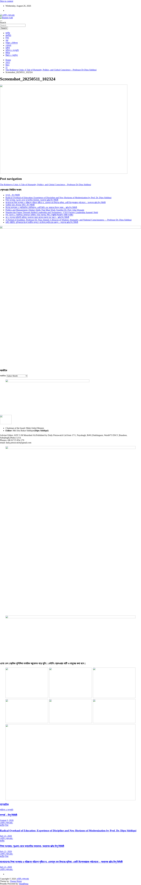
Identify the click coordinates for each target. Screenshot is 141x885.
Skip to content (6, 1)
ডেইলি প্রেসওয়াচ (23, 879)
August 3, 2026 (6, 820)
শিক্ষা (7, 38)
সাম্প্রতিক (4, 804)
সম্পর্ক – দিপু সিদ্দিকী (13, 195)
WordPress (23, 884)
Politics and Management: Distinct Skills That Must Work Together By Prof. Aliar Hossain (45, 210)
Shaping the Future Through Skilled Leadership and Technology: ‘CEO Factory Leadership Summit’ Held (52, 212)
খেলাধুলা (8, 45)
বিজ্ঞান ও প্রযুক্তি (12, 55)
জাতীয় (8, 33)
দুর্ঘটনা (8, 48)
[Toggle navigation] (1, 20)
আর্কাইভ (3, 376)
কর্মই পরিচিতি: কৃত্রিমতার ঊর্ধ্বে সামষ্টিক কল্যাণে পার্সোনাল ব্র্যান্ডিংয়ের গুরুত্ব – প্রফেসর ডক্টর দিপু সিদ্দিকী (42, 222)
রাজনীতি (8, 35)
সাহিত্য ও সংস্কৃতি (12, 50)
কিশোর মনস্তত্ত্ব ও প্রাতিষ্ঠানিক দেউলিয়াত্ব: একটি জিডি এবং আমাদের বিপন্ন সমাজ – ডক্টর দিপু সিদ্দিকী (41, 207)
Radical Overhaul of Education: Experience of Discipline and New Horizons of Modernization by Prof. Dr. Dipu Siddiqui (58, 197)
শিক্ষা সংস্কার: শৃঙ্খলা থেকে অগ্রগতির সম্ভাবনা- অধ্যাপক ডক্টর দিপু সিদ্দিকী (32, 200)
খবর (7, 40)
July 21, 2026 (6, 836)
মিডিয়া (8, 53)
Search (3, 22)
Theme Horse (16, 881)
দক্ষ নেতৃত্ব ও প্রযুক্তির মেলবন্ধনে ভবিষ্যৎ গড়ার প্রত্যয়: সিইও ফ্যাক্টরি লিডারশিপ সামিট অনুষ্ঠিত (39, 215)
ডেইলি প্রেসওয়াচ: (6, 823)
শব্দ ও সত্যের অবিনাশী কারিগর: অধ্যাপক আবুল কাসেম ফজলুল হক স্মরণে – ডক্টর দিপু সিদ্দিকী (37, 217)
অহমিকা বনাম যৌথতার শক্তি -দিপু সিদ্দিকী (20, 205)
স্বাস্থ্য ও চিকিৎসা (12, 43)
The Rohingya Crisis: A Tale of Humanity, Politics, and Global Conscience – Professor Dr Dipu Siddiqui (45, 184)
